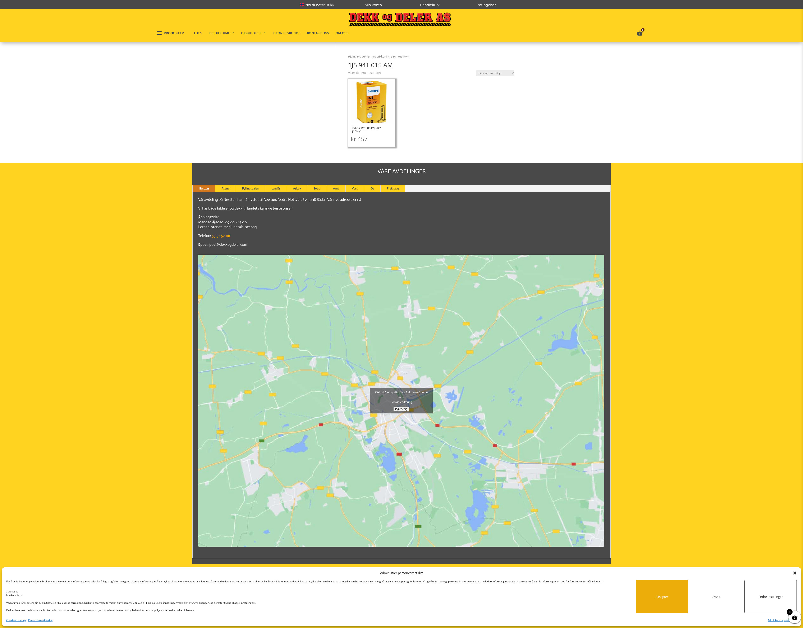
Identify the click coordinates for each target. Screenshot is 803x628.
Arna (336, 188)
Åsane (225, 188)
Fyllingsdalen (250, 188)
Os (372, 188)
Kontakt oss (318, 33)
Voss (355, 188)
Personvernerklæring (40, 620)
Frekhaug (393, 188)
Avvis (716, 597)
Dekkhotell (251, 33)
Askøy (297, 188)
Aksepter (662, 597)
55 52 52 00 (221, 235)
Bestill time (219, 33)
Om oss (342, 33)
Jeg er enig (401, 409)
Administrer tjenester (780, 620)
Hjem (198, 33)
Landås (275, 188)
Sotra (317, 188)
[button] (795, 573)
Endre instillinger (770, 597)
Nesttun (204, 188)
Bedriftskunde (286, 33)
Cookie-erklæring (16, 620)
